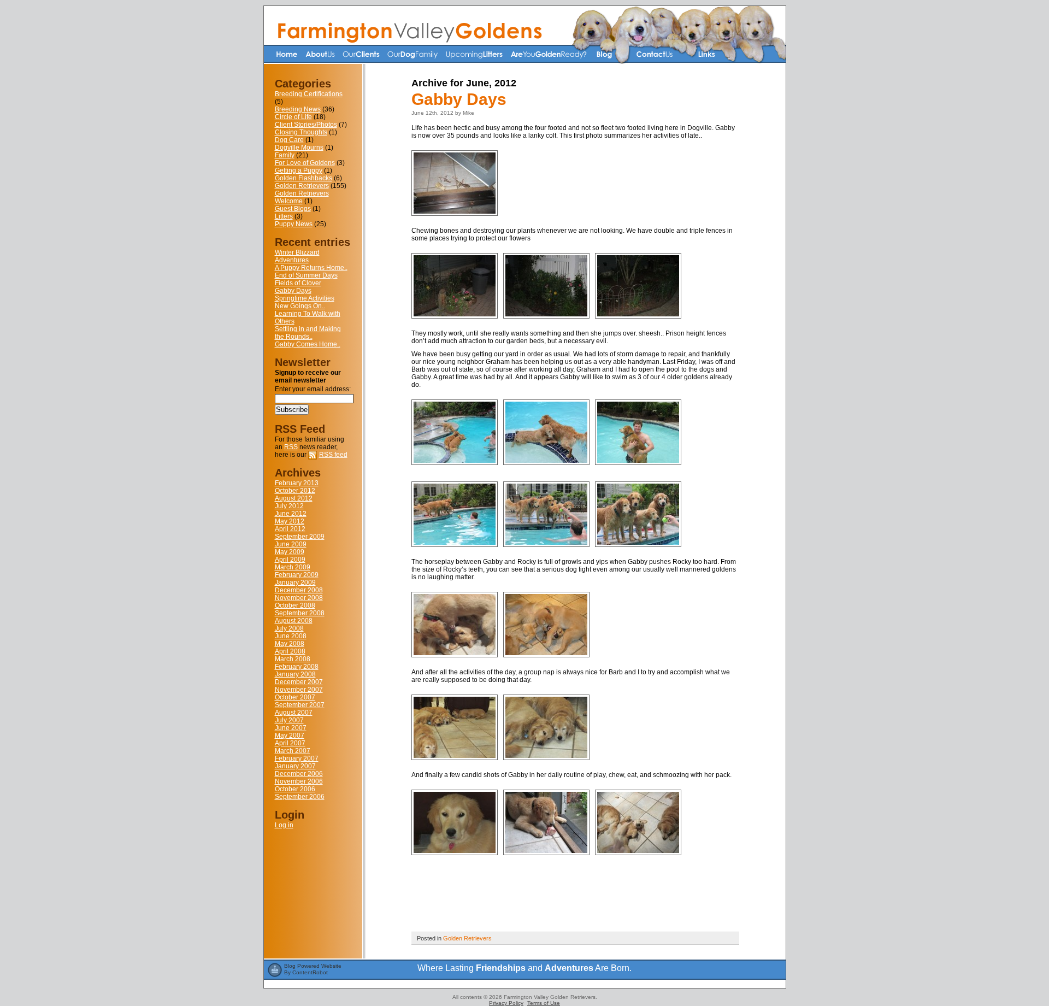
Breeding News (298, 109)
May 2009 (289, 552)
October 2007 (295, 697)
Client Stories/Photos (306, 124)
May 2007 (289, 735)
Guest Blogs (293, 209)
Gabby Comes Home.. (307, 344)
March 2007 (292, 751)
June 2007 (291, 728)
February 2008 (297, 666)
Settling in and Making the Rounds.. (308, 332)
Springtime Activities (304, 298)
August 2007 (294, 712)
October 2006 (295, 789)
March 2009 (292, 567)
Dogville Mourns (299, 147)
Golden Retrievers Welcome (302, 197)
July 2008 (289, 628)
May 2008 (289, 644)
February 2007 (297, 758)
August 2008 (294, 621)
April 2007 (290, 743)
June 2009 (291, 544)
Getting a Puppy (298, 170)
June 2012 (291, 513)
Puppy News (294, 224)
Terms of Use (543, 1003)
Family (284, 155)
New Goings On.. (300, 306)
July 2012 (289, 506)
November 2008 (299, 598)
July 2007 (289, 720)
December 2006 (299, 774)
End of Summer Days (306, 275)
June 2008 (291, 636)
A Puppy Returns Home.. (311, 268)
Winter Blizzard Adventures (297, 256)
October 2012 (295, 491)
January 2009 (295, 582)
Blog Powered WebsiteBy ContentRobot (312, 969)
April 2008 (290, 651)
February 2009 (297, 575)
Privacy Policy (506, 1003)
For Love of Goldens (305, 163)
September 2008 (300, 613)
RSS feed (333, 454)
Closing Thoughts (301, 132)
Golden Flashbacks (303, 178)
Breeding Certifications (309, 94)
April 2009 (290, 559)
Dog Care (289, 140)
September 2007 (300, 705)
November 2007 (299, 689)
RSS (291, 447)
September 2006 (300, 797)
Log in (284, 825)
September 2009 (300, 536)
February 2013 (297, 483)
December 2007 (299, 682)
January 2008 (295, 674)
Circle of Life (293, 117)
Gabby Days (293, 291)
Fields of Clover (298, 283)
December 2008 (299, 590)
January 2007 (295, 766)
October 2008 (295, 605)
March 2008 (292, 659)
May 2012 (289, 521)
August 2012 (294, 498)
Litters (284, 216)
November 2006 (299, 781)
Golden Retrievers (302, 186)
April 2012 (290, 529)
